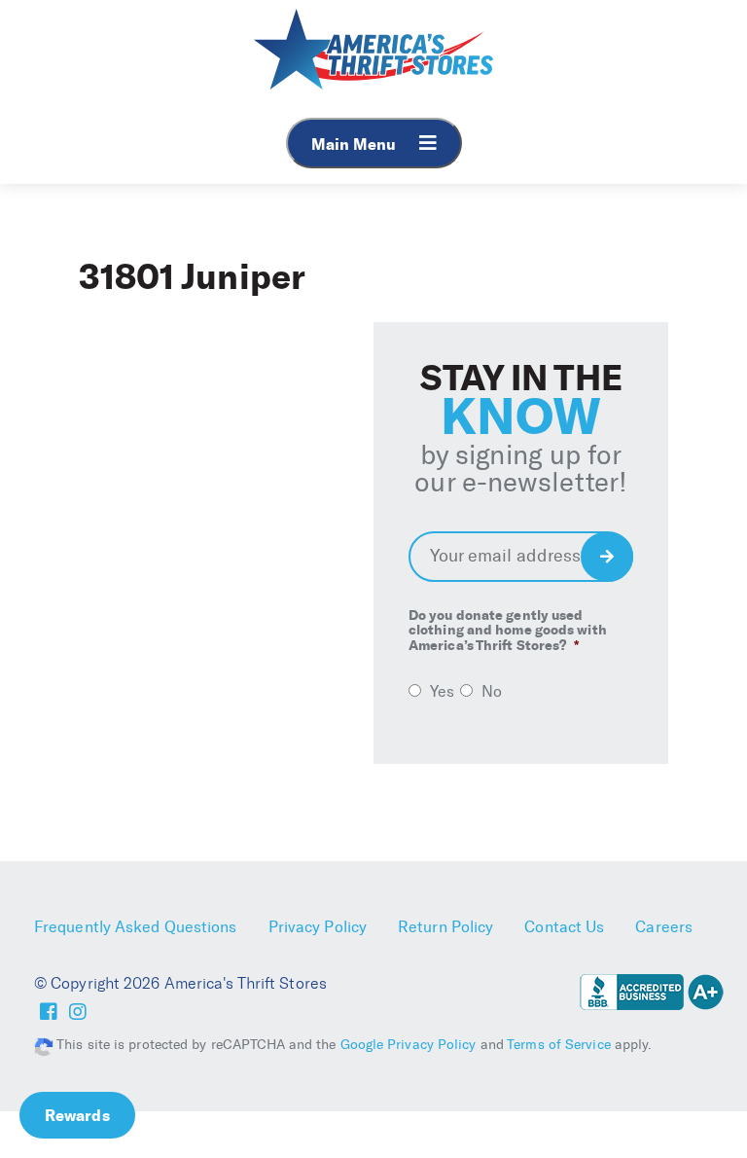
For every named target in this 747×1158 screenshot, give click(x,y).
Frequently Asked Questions (135, 927)
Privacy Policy (317, 927)
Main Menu (355, 144)
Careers (664, 927)
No (491, 691)
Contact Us (564, 927)
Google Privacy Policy (408, 1044)
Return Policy (445, 927)
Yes (442, 691)
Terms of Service (559, 1044)
